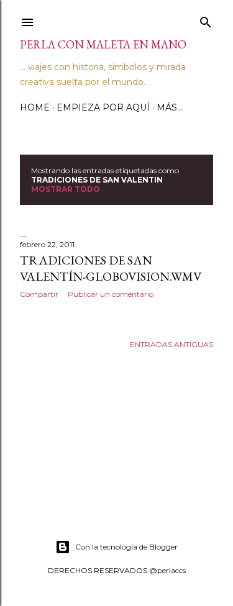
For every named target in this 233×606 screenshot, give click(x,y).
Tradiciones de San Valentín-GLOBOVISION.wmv (110, 268)
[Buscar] (205, 19)
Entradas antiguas (171, 344)
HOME (35, 107)
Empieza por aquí (103, 107)
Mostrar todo (65, 189)
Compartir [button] (39, 294)
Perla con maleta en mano (103, 44)
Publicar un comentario (110, 294)
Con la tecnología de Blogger (126, 546)
